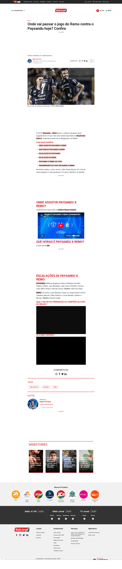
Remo (55, 387)
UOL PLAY (55, 1)
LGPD (55, 543)
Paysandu (46, 387)
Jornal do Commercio (94, 532)
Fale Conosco (57, 548)
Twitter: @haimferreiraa (46, 404)
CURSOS (49, 1)
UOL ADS (61, 1)
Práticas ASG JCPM (59, 535)
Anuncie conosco (75, 543)
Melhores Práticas (58, 540)
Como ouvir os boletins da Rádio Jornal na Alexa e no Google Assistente (78, 534)
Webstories (38, 444)
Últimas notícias (40, 532)
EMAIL (107, 1)
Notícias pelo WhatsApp (77, 538)
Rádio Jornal (91, 535)
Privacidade (57, 537)
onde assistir (34, 387)
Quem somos (57, 532)
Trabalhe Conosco (58, 550)
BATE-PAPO (98, 1)
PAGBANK (42, 1)
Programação (74, 541)
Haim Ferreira (37, 59)
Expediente (57, 545)
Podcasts (38, 535)
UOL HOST (36, 1)
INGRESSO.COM (28, 1)
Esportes (38, 537)
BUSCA (89, 1)
